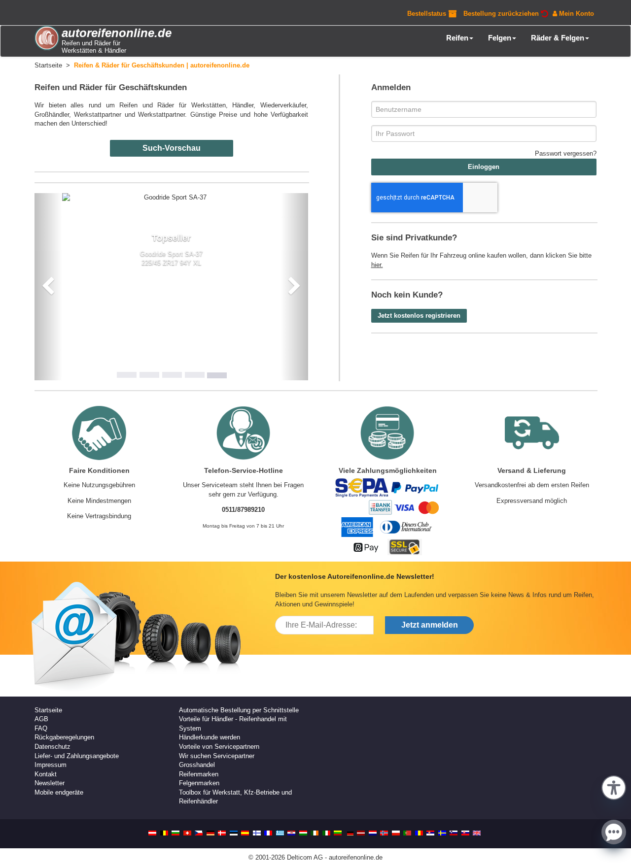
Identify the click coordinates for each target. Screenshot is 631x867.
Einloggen (483, 166)
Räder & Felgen (557, 37)
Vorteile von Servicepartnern (219, 746)
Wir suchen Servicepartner (216, 756)
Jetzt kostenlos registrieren (419, 315)
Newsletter (50, 783)
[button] (613, 786)
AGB (41, 719)
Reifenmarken (198, 774)
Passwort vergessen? (565, 153)
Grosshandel (197, 764)
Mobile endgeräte (59, 792)
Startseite (48, 710)
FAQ (41, 728)
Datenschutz (52, 746)
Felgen (499, 37)
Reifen (457, 37)
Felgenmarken (199, 783)
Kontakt (46, 774)
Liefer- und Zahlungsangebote (77, 756)
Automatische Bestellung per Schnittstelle (239, 710)
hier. (377, 264)
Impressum (51, 764)
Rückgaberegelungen (64, 737)
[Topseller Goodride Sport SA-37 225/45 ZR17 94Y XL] (171, 197)
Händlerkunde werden (209, 737)
